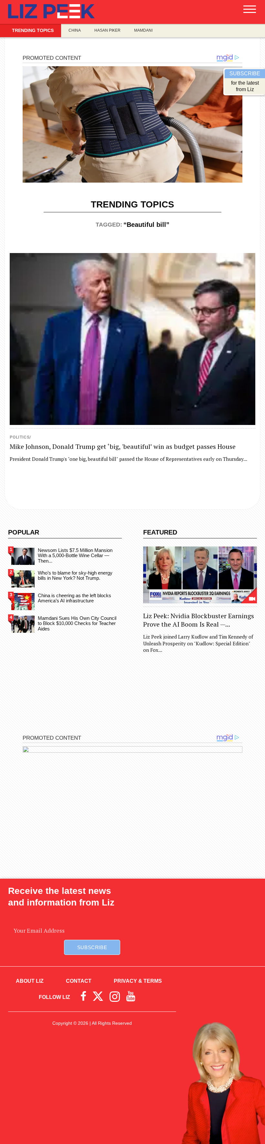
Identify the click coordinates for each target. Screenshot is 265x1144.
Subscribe (92, 947)
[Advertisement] (132, 1090)
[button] (249, 11)
